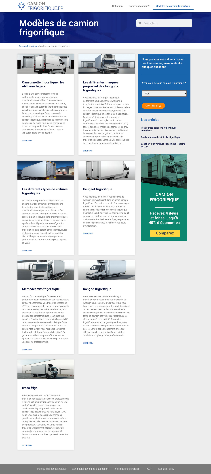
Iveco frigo (30, 388)
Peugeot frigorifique (97, 189)
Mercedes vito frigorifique (41, 289)
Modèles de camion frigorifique (173, 6)
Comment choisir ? (139, 6)
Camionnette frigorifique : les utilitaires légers (43, 84)
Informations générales (126, 468)
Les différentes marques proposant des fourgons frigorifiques (100, 86)
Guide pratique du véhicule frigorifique (160, 137)
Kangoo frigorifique (97, 289)
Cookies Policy (166, 468)
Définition (117, 6)
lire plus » (27, 140)
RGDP (149, 468)
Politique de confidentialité (51, 468)
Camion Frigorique (28, 46)
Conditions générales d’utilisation (90, 468)
